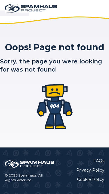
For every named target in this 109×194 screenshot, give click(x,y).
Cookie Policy (90, 179)
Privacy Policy (90, 170)
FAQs (98, 160)
